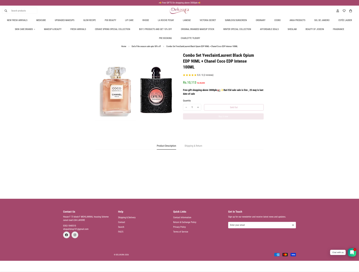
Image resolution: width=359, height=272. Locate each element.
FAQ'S (120, 231)
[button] (350, 11)
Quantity (187, 100)
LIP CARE (129, 20)
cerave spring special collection (112, 29)
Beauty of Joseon (315, 29)
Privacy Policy (179, 227)
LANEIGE (187, 20)
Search (121, 227)
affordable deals (269, 29)
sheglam (292, 29)
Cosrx (277, 20)
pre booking (165, 38)
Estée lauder (345, 20)
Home (123, 46)
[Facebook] (66, 235)
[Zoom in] (170, 58)
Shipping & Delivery (127, 217)
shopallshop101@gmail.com (75, 229)
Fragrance (338, 29)
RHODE (145, 20)
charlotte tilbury (190, 38)
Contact (121, 222)
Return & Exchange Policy (184, 222)
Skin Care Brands (24, 29)
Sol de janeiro (322, 20)
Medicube (41, 20)
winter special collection (237, 29)
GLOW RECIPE (89, 20)
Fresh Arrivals (78, 29)
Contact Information (182, 217)
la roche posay (166, 20)
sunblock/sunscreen (236, 20)
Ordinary (260, 20)
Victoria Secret (208, 20)
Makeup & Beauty (52, 29)
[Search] (6, 11)
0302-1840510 (69, 225)
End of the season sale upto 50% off (146, 46)
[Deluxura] (179, 11)
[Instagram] (75, 235)
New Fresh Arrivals (17, 20)
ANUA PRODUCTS (297, 20)
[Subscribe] (293, 225)
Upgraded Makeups (64, 20)
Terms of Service (180, 231)
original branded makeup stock (197, 29)
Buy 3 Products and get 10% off (155, 29)
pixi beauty (110, 20)
